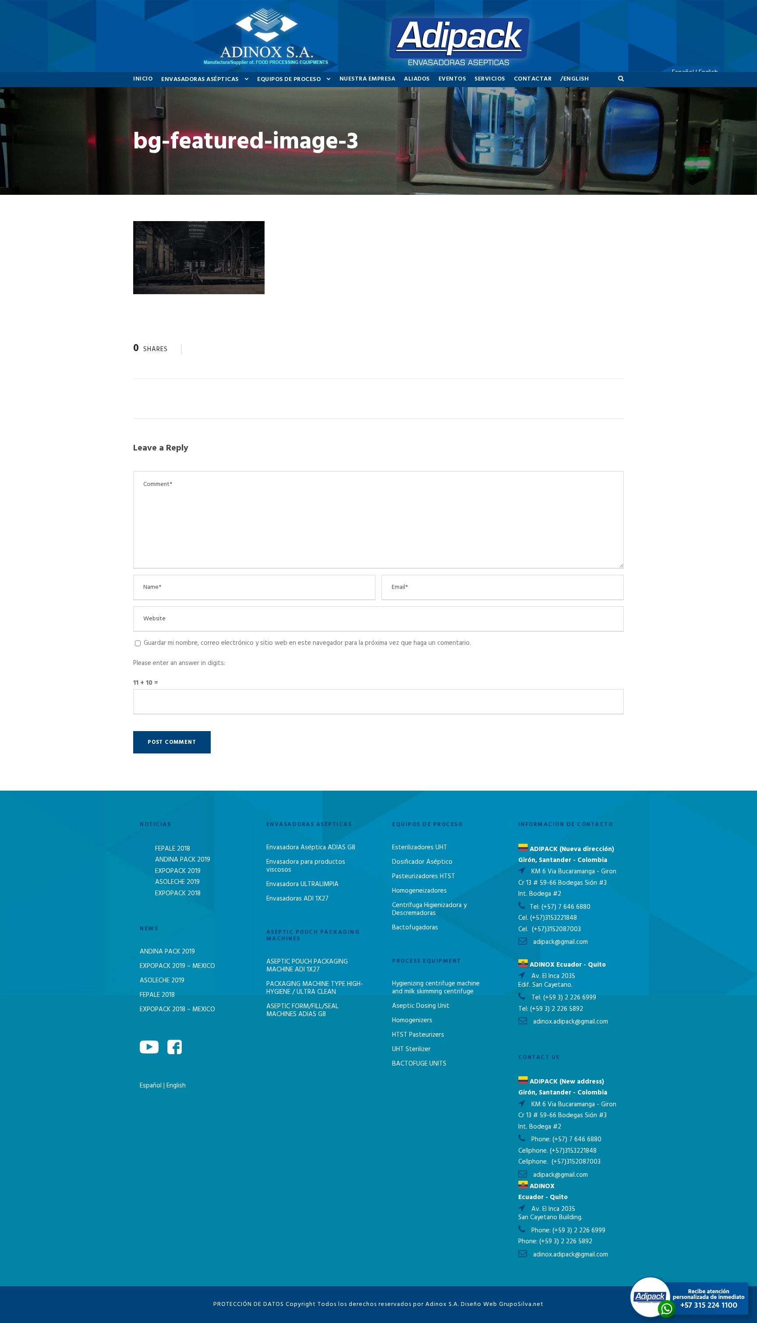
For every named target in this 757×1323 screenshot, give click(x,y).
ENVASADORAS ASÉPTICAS (200, 79)
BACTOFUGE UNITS (419, 1064)
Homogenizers (412, 1020)
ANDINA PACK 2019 (182, 860)
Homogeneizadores (419, 891)
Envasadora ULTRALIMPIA (302, 884)
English (176, 1085)
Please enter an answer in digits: (179, 663)
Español (151, 1085)
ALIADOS (417, 79)
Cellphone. (533, 1151)
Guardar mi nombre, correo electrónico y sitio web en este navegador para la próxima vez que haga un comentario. (307, 643)
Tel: (535, 907)
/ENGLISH (574, 79)
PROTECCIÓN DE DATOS (248, 1304)
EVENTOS (452, 79)
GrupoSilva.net (521, 1304)
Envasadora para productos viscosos (305, 866)
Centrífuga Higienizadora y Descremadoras (429, 909)
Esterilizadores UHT (419, 847)
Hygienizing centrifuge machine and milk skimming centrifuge (436, 987)
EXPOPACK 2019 (178, 871)
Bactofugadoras (415, 927)
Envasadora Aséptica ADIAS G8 (310, 847)
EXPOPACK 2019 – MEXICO (177, 966)
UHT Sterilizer (411, 1049)
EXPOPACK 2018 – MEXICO (177, 1009)
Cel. (523, 918)
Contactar (533, 79)
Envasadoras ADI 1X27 (297, 899)
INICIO (142, 79)
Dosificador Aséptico (422, 862)
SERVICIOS (489, 79)
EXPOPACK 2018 (178, 893)
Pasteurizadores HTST (423, 876)
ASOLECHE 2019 (177, 882)
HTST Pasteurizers (418, 1035)
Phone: (541, 1139)
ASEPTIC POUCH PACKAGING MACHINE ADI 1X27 (307, 966)
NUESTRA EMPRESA (368, 79)
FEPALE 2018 (172, 849)
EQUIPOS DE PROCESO (289, 79)
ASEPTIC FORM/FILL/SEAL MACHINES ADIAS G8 (302, 1010)
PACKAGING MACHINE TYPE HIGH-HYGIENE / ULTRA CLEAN (314, 988)
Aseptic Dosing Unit (420, 1006)
